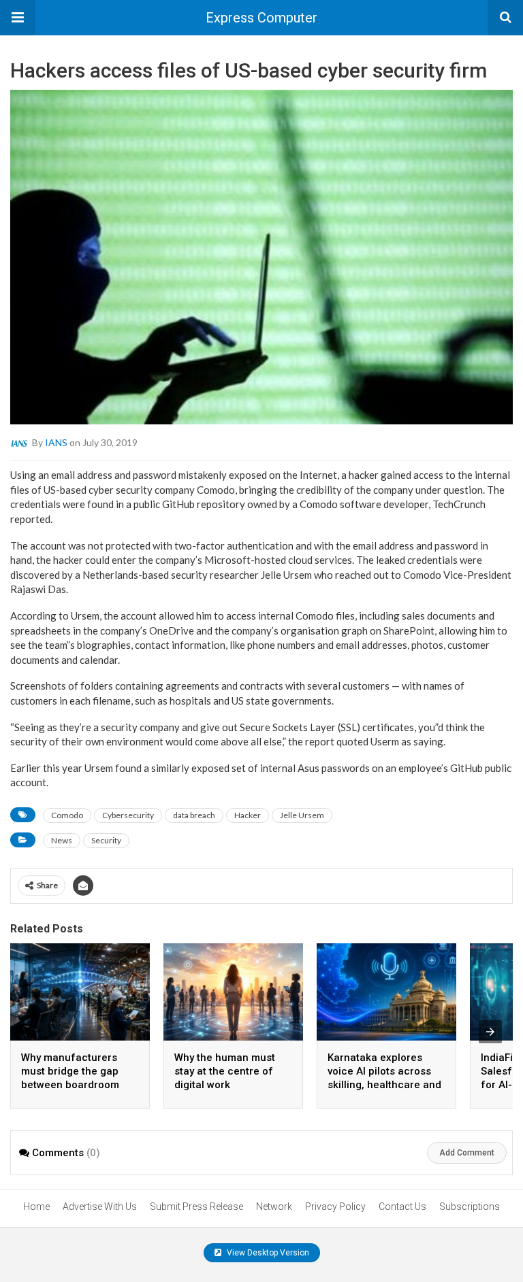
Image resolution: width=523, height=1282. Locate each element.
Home (36, 1206)
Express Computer (261, 18)
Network (274, 1206)
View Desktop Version (267, 1253)
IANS (56, 442)
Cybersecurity (128, 815)
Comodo (67, 815)
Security (106, 840)
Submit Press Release (196, 1206)
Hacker (247, 815)
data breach (194, 815)
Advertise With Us (100, 1206)
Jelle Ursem (302, 815)
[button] (17, 17)
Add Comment (466, 1153)
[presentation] (490, 1031)
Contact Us (402, 1206)
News (61, 840)
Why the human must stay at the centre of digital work (224, 1071)
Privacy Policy (335, 1206)
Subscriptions (469, 1206)
